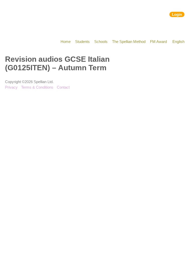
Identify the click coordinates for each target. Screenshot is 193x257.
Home (66, 41)
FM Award (158, 41)
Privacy (11, 87)
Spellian (34, 15)
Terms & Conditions (37, 87)
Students (82, 41)
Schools (101, 41)
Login (177, 14)
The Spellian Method (129, 41)
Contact (63, 87)
